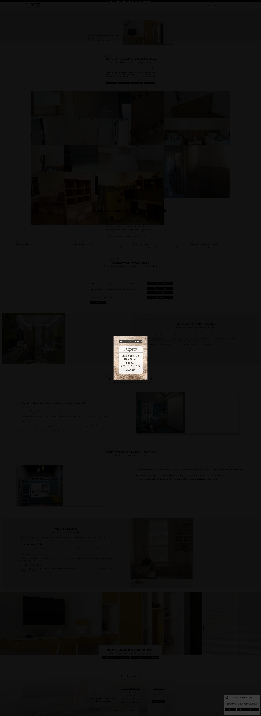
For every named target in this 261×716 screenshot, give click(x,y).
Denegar (242, 709)
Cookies (237, 713)
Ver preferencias (253, 709)
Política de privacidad (244, 713)
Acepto (230, 709)
